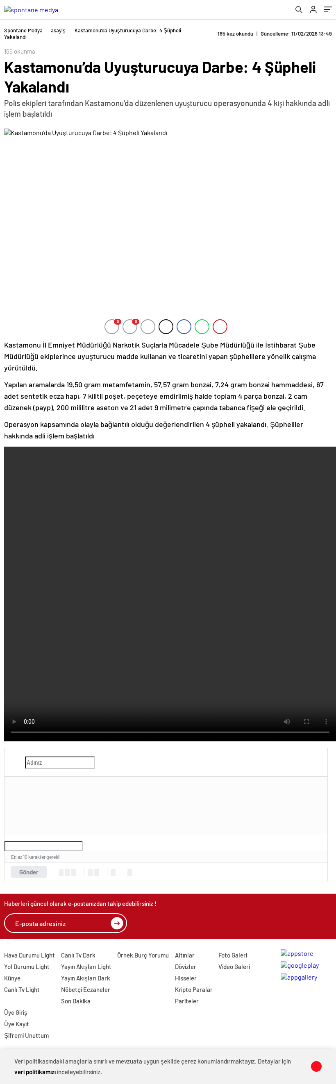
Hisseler (186, 978)
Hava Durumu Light (29, 955)
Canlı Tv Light (22, 989)
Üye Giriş (15, 1012)
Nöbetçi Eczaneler (85, 989)
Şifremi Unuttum (26, 1035)
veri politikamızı (35, 1071)
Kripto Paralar (194, 989)
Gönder (29, 872)
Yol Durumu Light (27, 966)
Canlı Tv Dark (78, 955)
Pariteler (187, 1001)
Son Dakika (76, 1001)
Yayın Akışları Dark (85, 978)
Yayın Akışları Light (86, 966)
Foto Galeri (232, 955)
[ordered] (90, 872)
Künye (12, 978)
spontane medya (23, 30)
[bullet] (96, 872)
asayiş (58, 30)
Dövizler (185, 966)
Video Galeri (234, 966)
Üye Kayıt (16, 1024)
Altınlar (185, 955)
